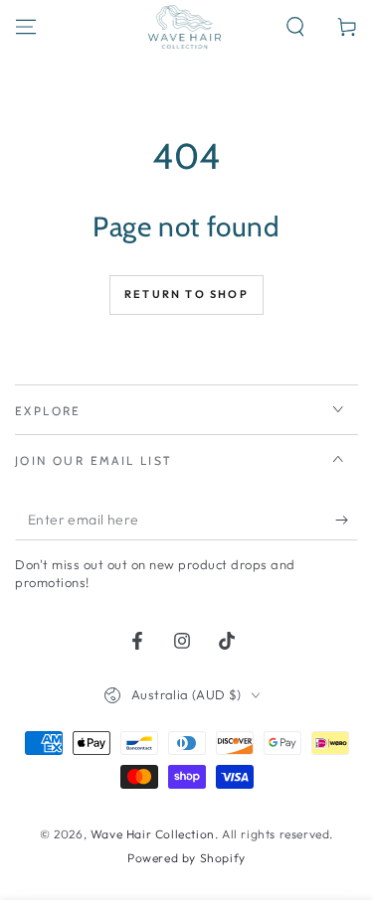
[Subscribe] (346, 520)
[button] (295, 27)
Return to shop (186, 294)
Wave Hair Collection (153, 833)
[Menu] (26, 27)
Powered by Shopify (186, 857)
